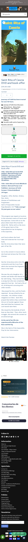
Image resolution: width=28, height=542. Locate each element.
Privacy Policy (5, 499)
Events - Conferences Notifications (10, 483)
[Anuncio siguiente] (25, 2)
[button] (14, 416)
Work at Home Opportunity (8, 508)
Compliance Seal (5, 487)
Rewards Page (5, 491)
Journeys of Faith (19, 530)
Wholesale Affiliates (6, 505)
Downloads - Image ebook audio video (11, 459)
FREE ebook (4, 455)
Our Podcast (4, 480)
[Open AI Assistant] (24, 538)
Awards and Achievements (8, 485)
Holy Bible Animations (7, 478)
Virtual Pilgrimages (6, 460)
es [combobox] (24, 405)
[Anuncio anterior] (3, 2)
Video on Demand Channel (8, 451)
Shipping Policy (5, 503)
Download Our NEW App (7, 470)
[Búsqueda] (25, 14)
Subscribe (4, 526)
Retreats (3, 482)
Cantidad (4, 92)
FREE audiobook (5, 457)
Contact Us (4, 469)
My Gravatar (4, 462)
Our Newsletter (5, 476)
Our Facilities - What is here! (8, 449)
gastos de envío (6, 89)
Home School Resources (7, 506)
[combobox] (14, 14)
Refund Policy (5, 497)
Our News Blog (5, 472)
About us (3, 444)
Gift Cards (4, 447)
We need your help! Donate (8, 446)
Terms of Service (5, 501)
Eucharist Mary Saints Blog (8, 474)
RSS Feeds (4, 489)
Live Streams (4, 453)
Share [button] (5, 376)
